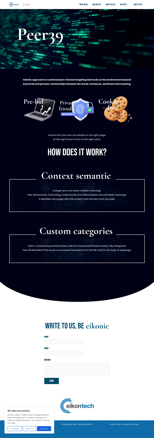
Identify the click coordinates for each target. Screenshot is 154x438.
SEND (51, 381)
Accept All (44, 429)
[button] (128, 4)
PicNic (136, 424)
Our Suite (123, 4)
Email (47, 348)
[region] (29, 420)
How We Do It (96, 4)
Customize (15, 429)
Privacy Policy (115, 424)
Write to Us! (138, 4)
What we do (83, 4)
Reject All (29, 429)
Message (47, 360)
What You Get (110, 4)
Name (46, 336)
